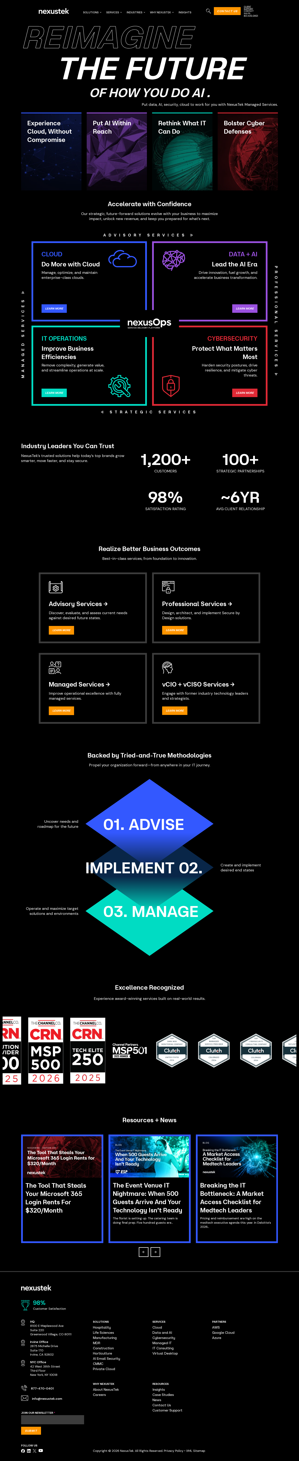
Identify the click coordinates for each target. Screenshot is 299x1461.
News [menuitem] (156, 1400)
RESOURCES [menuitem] (160, 1383)
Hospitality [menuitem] (102, 1327)
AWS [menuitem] (216, 1327)
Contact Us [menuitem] (161, 1405)
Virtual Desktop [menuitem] (165, 1353)
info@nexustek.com (47, 1399)
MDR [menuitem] (96, 1343)
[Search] (208, 11)
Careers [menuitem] (99, 1395)
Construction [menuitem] (103, 1348)
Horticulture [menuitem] (102, 1353)
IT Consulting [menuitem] (163, 1348)
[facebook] (23, 1451)
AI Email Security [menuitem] (106, 1358)
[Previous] (143, 1252)
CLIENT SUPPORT (248, 7)
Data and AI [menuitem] (162, 1332)
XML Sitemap (195, 1451)
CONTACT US (227, 11)
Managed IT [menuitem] (162, 1343)
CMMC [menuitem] (98, 1364)
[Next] (155, 1252)
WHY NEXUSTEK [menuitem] (160, 12)
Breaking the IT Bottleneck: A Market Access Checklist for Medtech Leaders (232, 1198)
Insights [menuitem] (158, 1389)
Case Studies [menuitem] (163, 1395)
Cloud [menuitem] (157, 1327)
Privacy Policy (173, 1451)
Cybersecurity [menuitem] (163, 1338)
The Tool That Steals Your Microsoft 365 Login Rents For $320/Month (55, 1198)
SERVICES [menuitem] (112, 12)
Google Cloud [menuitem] (223, 1332)
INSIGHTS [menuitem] (185, 12)
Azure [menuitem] (216, 1338)
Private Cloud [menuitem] (104, 1369)
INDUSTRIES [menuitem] (134, 12)
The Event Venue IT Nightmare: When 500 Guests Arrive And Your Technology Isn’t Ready (147, 1198)
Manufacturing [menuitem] (105, 1338)
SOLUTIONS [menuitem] (91, 12)
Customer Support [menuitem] (167, 1410)
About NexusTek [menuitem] (106, 1389)
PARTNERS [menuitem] (219, 1321)
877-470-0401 (251, 15)
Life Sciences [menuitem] (103, 1332)
